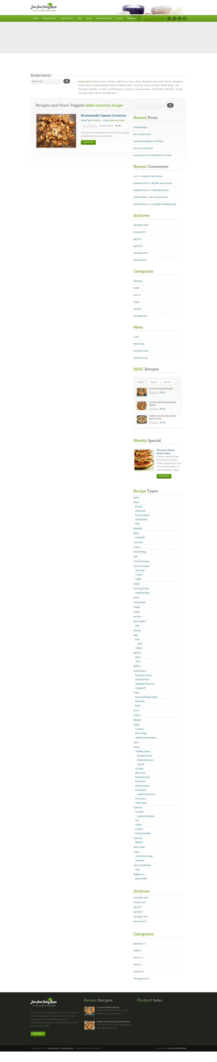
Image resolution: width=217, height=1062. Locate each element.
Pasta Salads (141, 733)
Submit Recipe (66, 18)
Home (35, 18)
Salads (136, 302)
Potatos (136, 715)
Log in (136, 337)
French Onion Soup (144, 856)
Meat (135, 635)
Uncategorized (140, 316)
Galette (136, 612)
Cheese (147, 85)
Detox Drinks (158, 89)
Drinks (98, 93)
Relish (138, 705)
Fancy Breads (139, 602)
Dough (179, 89)
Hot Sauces (140, 781)
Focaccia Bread (142, 515)
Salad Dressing (142, 593)
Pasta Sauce (140, 790)
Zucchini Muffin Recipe (161, 388)
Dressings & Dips (86, 93)
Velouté (140, 764)
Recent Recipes (49, 18)
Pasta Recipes (139, 671)
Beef (161, 81)
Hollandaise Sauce (145, 760)
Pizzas (136, 710)
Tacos (138, 661)
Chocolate (83, 89)
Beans (131, 81)
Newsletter (132, 18)
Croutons (129, 89)
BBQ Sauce (122, 81)
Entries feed (138, 344)
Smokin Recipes (140, 127)
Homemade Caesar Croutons (103, 115)
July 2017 (137, 239)
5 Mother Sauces (98, 81)
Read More (164, 476)
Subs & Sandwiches (142, 865)
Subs (137, 869)
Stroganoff (140, 688)
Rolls (137, 524)
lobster (138, 825)
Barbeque (137, 281)
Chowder (93, 89)
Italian (122, 120)
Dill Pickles (170, 89)
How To (136, 295)
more (176, 470)
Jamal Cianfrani (140, 204)
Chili (177, 85)
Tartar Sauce (141, 803)
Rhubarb (137, 720)
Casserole (138, 85)
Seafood (137, 309)
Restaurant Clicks (141, 183)
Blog (80, 18)
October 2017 (139, 232)
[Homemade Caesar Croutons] (56, 130)
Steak (139, 644)
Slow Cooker (139, 847)
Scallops (139, 829)
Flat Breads (140, 511)
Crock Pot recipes (115, 89)
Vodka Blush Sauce (160, 190)
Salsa (135, 742)
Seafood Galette (142, 833)
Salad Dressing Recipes (145, 737)
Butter (129, 85)
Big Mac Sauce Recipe (152, 176)
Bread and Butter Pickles (104, 85)
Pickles (136, 693)
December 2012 (140, 253)
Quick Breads (141, 519)
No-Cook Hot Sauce (142, 134)
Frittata (136, 607)
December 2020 (140, 225)
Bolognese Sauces (143, 675)
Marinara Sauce (142, 785)
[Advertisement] (108, 49)
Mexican (137, 653)
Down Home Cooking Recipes (60, 1048)
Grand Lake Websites (177, 1048)
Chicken (155, 85)
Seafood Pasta (142, 679)
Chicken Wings (167, 85)
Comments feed (140, 351)
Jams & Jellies (139, 621)
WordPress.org (140, 358)
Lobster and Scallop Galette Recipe (113, 1022)
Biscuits (168, 81)
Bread (89, 85)
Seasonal (137, 838)
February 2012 (139, 260)
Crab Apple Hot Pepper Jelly (163, 204)
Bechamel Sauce (150, 81)
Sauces (136, 747)
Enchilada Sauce (109, 93)
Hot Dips (137, 616)
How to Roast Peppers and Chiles (148, 141)
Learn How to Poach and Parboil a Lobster (152, 155)
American (114, 120)
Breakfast (121, 85)
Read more (88, 142)
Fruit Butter (140, 537)
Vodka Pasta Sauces (146, 794)
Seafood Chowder (145, 816)
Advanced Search (104, 18)
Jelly (137, 625)
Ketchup (137, 630)
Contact (119, 18)
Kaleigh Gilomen (140, 190)
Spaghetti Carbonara (144, 684)
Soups (136, 852)
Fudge (138, 579)
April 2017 (138, 246)
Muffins (136, 666)
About (89, 18)
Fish (137, 820)
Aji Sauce (112, 81)
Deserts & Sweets (143, 89)
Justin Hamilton (140, 197)
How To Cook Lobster (143, 148)
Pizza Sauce (140, 798)
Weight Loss (138, 874)
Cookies (102, 89)
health (136, 288)
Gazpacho (140, 860)
